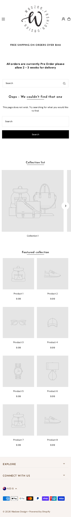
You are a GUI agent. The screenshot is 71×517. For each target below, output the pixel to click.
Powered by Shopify (39, 511)
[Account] (63, 18)
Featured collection (35, 252)
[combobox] (35, 83)
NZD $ (10, 488)
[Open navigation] (8, 19)
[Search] (64, 83)
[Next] (65, 206)
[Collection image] (33, 201)
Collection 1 (32, 235)
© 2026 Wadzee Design (15, 511)
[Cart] (69, 18)
